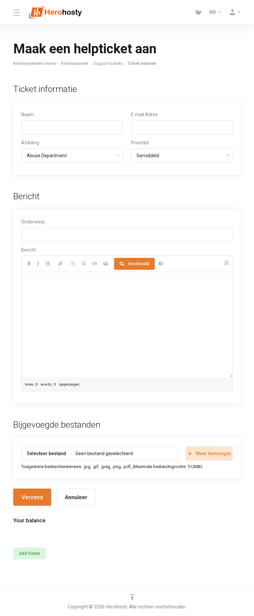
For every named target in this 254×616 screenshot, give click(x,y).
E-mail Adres (144, 114)
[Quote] (106, 264)
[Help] (160, 264)
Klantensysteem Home (34, 63)
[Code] (94, 264)
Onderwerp (33, 221)
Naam (27, 114)
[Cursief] (38, 264)
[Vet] (28, 264)
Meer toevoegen (213, 453)
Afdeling (30, 142)
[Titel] (48, 264)
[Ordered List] (83, 264)
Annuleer (76, 497)
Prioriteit (140, 142)
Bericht (28, 250)
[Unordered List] (73, 264)
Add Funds (29, 553)
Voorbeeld (138, 263)
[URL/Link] (60, 264)
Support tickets (108, 63)
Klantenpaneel (74, 63)
